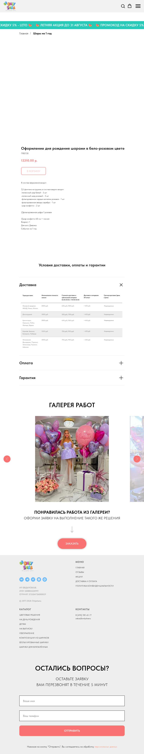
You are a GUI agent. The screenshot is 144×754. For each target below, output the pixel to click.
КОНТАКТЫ (83, 609)
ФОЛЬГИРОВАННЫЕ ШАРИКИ (33, 642)
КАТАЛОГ (25, 609)
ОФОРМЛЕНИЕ (26, 633)
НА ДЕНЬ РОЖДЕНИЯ (29, 619)
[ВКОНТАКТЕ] (21, 579)
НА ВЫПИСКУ (25, 628)
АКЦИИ (79, 576)
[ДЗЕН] (39, 579)
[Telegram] (27, 579)
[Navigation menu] (138, 6)
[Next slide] (136, 458)
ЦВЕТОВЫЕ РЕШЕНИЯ (29, 615)
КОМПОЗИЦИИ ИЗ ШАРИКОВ (34, 638)
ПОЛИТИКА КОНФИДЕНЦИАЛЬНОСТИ (95, 586)
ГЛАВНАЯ (80, 567)
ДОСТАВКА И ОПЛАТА (86, 581)
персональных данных (106, 746)
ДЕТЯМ (22, 624)
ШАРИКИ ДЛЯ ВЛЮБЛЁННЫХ (33, 647)
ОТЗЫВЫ (80, 572)
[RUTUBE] (33, 579)
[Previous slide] (7, 458)
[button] (123, 6)
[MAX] (44, 579)
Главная (23, 33)
